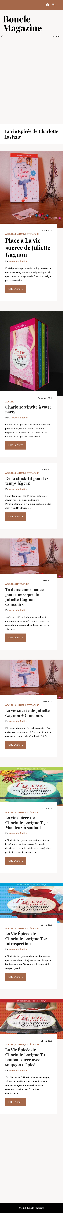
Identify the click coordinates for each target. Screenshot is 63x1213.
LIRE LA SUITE (15, 288)
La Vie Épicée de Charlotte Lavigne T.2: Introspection (26, 938)
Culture (19, 234)
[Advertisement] (31, 81)
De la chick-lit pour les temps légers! (26, 480)
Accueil (9, 234)
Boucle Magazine (22, 23)
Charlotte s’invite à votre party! (28, 409)
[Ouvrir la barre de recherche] (2, 36)
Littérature (32, 234)
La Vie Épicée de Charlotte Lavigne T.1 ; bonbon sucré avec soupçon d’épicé (26, 1057)
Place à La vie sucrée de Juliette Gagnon (27, 247)
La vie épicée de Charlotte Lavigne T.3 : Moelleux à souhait (26, 822)
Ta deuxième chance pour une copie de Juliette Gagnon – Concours (24, 597)
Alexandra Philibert (18, 261)
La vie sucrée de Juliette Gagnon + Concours (27, 713)
